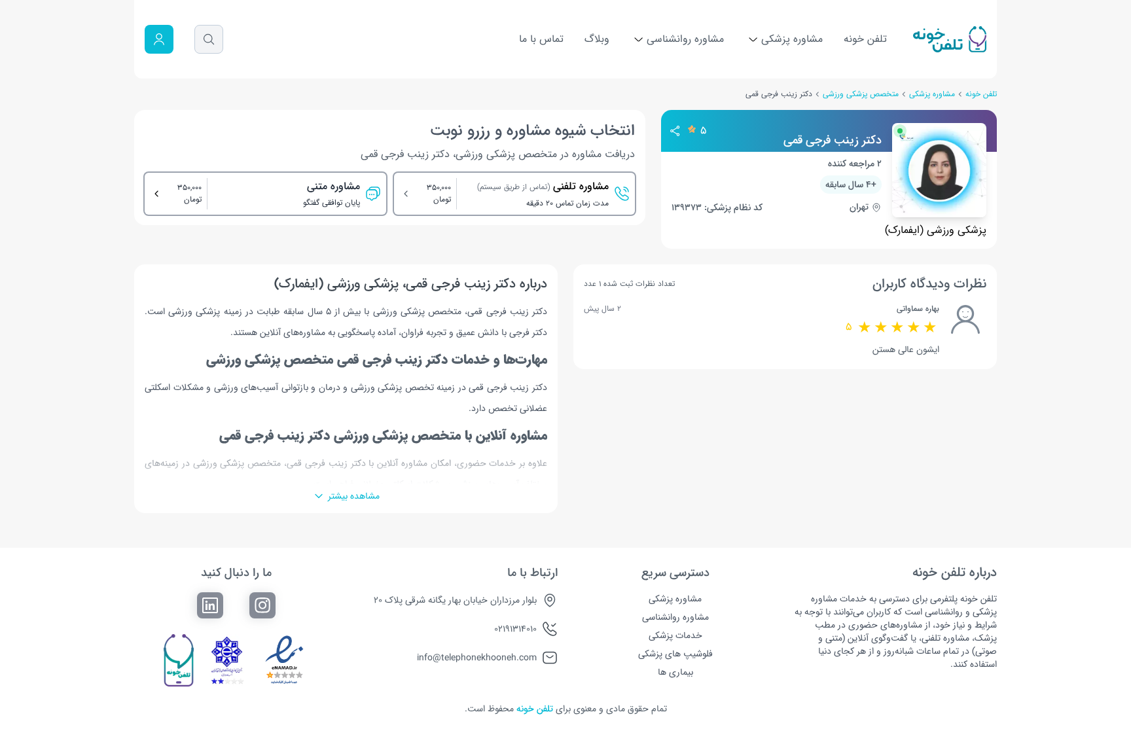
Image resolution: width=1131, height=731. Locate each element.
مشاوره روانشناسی (683, 39)
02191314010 (515, 628)
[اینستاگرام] (262, 605)
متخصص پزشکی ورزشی (861, 94)
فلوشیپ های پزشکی (675, 653)
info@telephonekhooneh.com (477, 657)
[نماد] (284, 660)
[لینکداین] (210, 605)
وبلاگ (596, 39)
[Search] (208, 39)
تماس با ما (541, 39)
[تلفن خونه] (178, 660)
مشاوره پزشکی (790, 39)
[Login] (159, 39)
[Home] (949, 39)
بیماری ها (675, 672)
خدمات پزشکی (675, 635)
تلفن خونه (865, 39)
